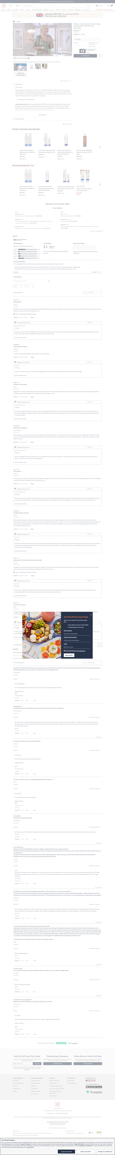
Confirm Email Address (70, 637)
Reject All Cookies (86, 1151)
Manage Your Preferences (105, 1151)
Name (65, 644)
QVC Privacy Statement (79, 651)
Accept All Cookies (66, 1151)
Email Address (68, 630)
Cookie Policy (30, 1147)
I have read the (75, 651)
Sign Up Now (69, 655)
